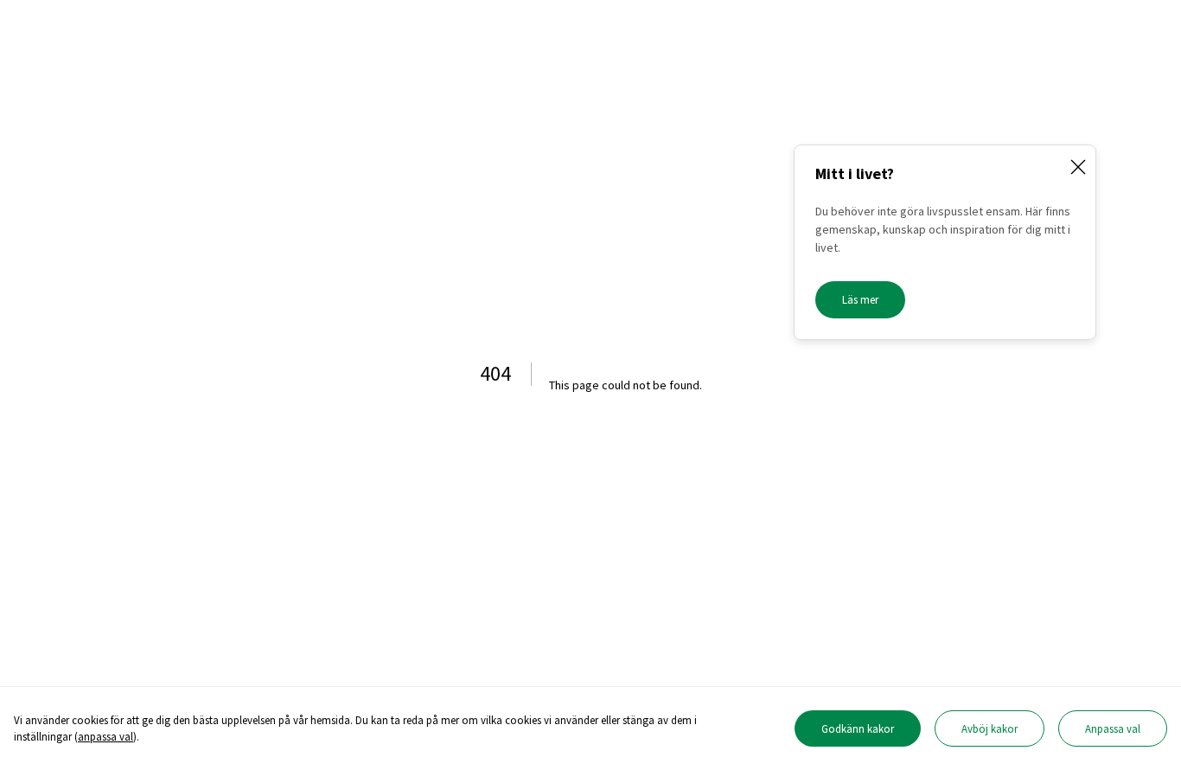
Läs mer (860, 299)
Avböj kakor (989, 728)
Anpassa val (1112, 728)
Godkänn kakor (857, 728)
